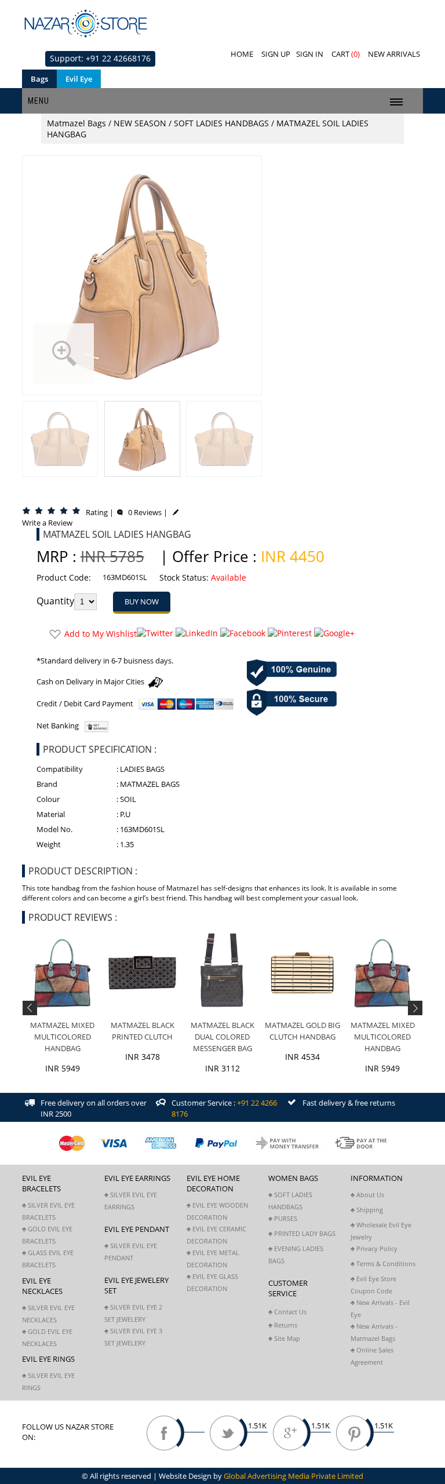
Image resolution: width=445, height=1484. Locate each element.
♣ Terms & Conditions (383, 1263)
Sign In (309, 54)
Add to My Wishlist (100, 633)
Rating (97, 512)
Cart (345, 54)
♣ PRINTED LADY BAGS (301, 1233)
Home (242, 54)
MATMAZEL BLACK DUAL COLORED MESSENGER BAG (222, 1036)
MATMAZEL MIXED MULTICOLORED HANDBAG (62, 1036)
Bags (39, 79)
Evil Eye (78, 79)
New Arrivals (394, 54)
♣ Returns (282, 1325)
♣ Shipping (367, 1209)
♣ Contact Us (287, 1311)
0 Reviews (142, 512)
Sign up (275, 54)
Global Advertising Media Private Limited (293, 1476)
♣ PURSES (282, 1218)
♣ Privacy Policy (374, 1248)
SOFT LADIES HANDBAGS (221, 123)
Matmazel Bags (76, 123)
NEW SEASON (140, 123)
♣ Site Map (284, 1338)
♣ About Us (367, 1194)
